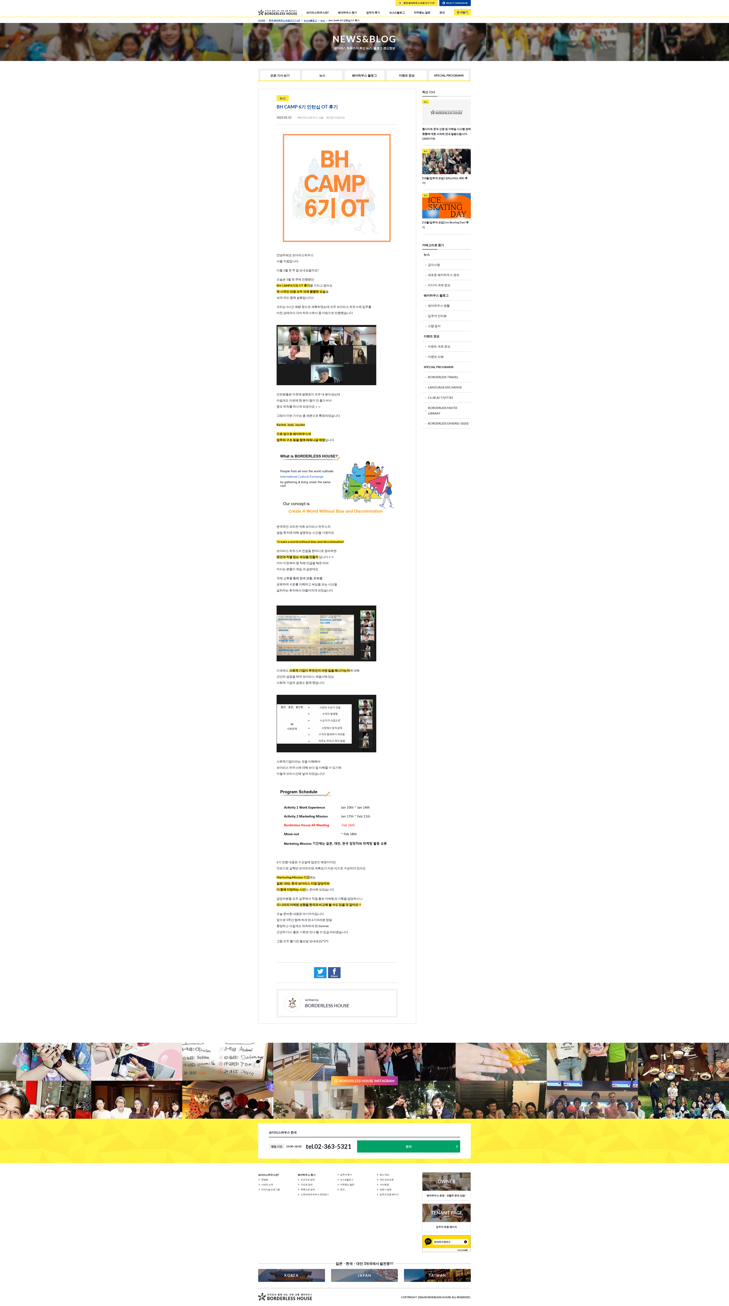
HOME (261, 20)
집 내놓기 (462, 12)
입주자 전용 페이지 (389, 1194)
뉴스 (322, 20)
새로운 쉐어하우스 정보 (443, 275)
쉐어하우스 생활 (439, 305)
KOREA (291, 1275)
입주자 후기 (373, 12)
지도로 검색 (306, 1184)
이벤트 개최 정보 (439, 346)
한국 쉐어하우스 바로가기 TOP (284, 20)
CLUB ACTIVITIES (440, 397)
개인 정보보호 (387, 1179)
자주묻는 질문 (422, 12)
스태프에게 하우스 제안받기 (315, 1194)
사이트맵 (384, 1184)
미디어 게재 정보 (439, 285)
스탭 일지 (434, 326)
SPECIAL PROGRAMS (449, 75)
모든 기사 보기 (280, 75)
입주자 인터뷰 (437, 316)
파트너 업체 (385, 1189)
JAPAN (364, 1275)
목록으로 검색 (308, 1189)
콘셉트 (264, 1179)
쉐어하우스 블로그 (364, 75)
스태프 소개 (267, 1184)
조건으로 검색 (308, 1179)
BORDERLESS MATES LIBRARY (442, 410)
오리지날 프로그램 (270, 1189)
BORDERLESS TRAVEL (443, 377)
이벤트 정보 (407, 75)
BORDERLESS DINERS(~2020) (448, 423)
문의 (442, 12)
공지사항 (434, 264)
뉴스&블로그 (397, 12)
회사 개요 (384, 1174)
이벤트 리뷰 (436, 356)
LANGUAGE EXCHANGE (445, 387)
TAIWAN (437, 1275)
